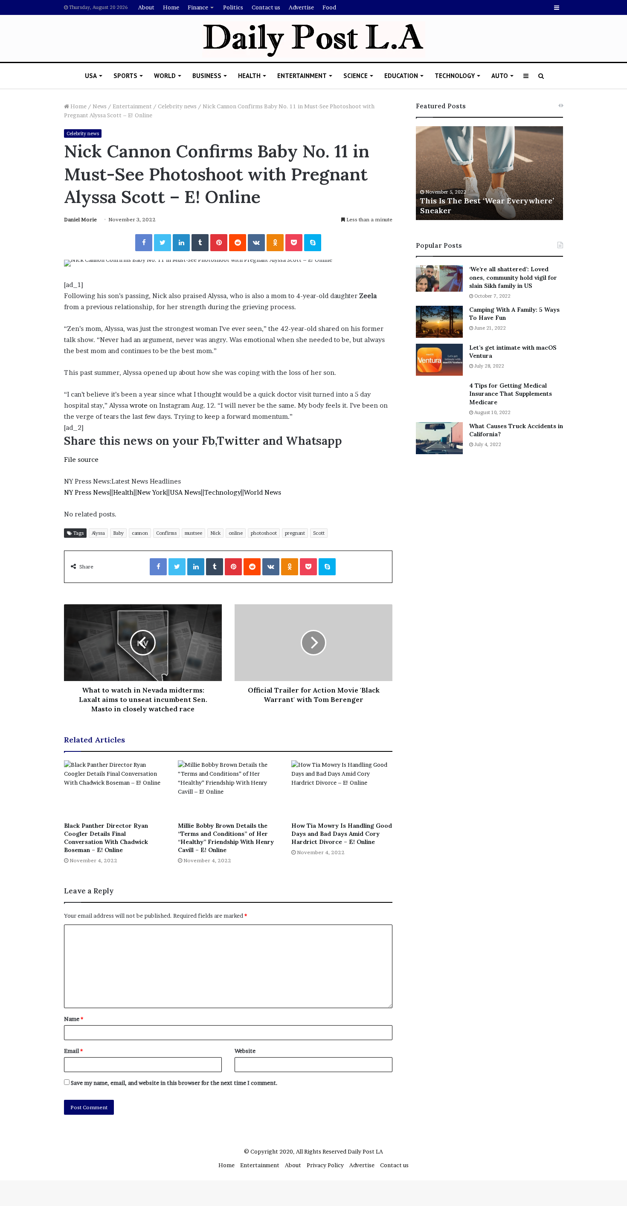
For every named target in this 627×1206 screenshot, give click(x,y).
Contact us (266, 7)
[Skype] (312, 242)
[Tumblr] (200, 242)
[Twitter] (162, 242)
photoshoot (264, 533)
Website (245, 1050)
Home (171, 7)
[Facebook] (143, 242)
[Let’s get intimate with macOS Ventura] (439, 360)
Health (249, 76)
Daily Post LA (365, 1151)
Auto (499, 76)
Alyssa (98, 533)
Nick (215, 533)
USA (91, 76)
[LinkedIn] (181, 242)
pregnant (295, 533)
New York (151, 492)
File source (81, 459)
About (146, 7)
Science (355, 76)
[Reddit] (237, 242)
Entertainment (302, 76)
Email (73, 1050)
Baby (118, 533)
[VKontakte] (256, 242)
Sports (125, 76)
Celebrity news (177, 106)
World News (262, 492)
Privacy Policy (325, 1165)
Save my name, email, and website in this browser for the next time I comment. (174, 1082)
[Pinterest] (218, 242)
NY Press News (87, 492)
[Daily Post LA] (313, 39)
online (236, 533)
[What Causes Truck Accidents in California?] (439, 438)
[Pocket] (293, 242)
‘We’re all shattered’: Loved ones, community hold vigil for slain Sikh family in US (513, 277)
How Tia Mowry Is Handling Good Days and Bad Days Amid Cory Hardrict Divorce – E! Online (341, 834)
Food (329, 7)
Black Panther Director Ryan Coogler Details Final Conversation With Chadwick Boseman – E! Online (106, 838)
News (100, 106)
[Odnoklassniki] (275, 242)
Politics (233, 7)
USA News (185, 492)
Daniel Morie (80, 219)
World (165, 76)
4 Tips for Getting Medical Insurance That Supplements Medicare (510, 394)
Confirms (166, 533)
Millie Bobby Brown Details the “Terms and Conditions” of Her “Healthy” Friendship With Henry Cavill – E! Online (226, 838)
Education (401, 76)
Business (206, 76)
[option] (489, 173)
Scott (319, 533)
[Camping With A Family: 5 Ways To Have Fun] (439, 322)
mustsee (193, 533)
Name (73, 1018)
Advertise (301, 7)
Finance (198, 7)
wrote (139, 405)
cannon (140, 533)
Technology (455, 76)
